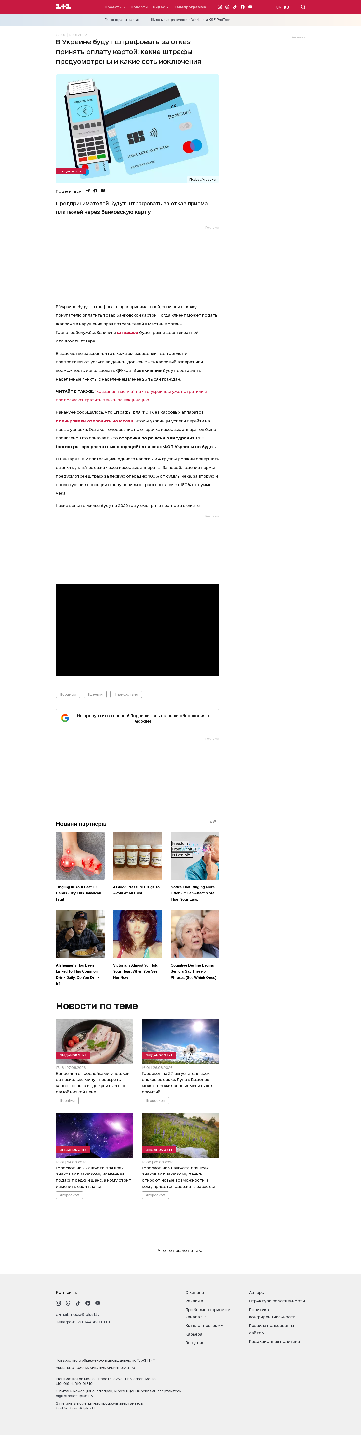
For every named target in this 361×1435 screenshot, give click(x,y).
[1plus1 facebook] (87, 1303)
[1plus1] (63, 6)
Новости (139, 7)
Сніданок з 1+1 (71, 171)
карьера (193, 1333)
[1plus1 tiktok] (78, 1303)
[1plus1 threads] (68, 1303)
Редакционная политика (274, 1341)
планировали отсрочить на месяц (95, 420)
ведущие (194, 1342)
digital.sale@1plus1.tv (74, 1396)
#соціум (67, 1100)
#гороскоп (155, 1100)
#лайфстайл (126, 694)
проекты (114, 7)
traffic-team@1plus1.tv (76, 1408)
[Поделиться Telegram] (88, 190)
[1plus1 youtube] (97, 1303)
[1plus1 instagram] (58, 1303)
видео (159, 7)
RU (286, 7)
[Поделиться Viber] (103, 191)
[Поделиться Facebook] (95, 191)
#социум (68, 694)
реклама (194, 1300)
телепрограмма (190, 7)
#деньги (95, 694)
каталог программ (204, 1325)
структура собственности (277, 1300)
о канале (194, 1292)
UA (278, 7)
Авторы (257, 1292)
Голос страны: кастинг (123, 20)
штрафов (128, 332)
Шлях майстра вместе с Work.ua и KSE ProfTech (191, 20)
